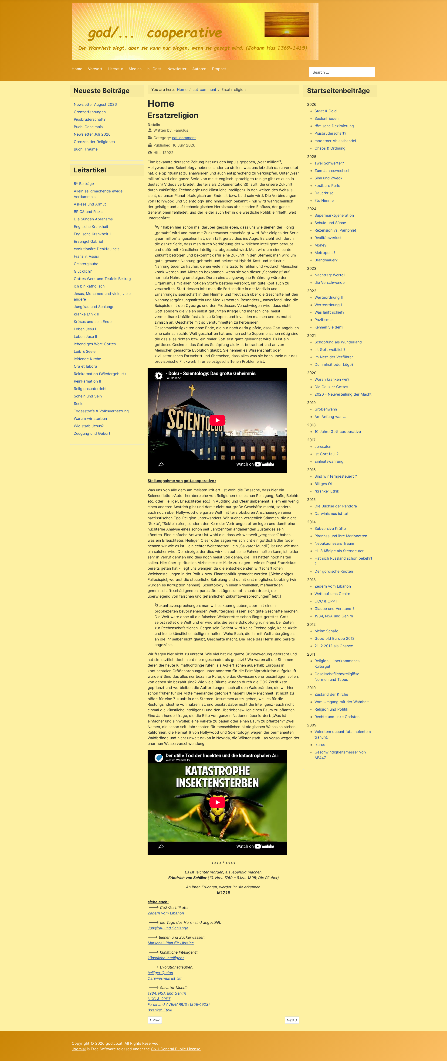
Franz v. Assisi (86, 256)
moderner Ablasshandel (335, 140)
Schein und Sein (88, 396)
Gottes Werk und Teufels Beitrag (102, 278)
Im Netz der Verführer (334, 357)
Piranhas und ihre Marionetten (341, 536)
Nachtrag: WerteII (330, 275)
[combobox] (342, 72)
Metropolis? (325, 252)
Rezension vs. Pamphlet (335, 230)
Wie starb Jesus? (89, 426)
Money (320, 245)
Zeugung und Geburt (92, 433)
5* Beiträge (84, 183)
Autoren (199, 68)
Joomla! (79, 1049)
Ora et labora (85, 366)
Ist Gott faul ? (327, 454)
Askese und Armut (90, 204)
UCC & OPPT (159, 998)
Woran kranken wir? (332, 379)
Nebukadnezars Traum (334, 543)
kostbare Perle (327, 185)
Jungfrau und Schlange (94, 306)
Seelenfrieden (327, 118)
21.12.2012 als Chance (334, 645)
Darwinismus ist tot (165, 978)
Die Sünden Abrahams (93, 219)
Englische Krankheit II (92, 234)
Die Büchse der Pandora (336, 506)
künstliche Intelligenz (166, 957)
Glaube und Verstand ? (334, 608)
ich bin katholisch (89, 286)
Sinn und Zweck (328, 178)
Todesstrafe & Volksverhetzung (101, 411)
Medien (135, 68)
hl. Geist (154, 68)
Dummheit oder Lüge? (334, 364)
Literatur (115, 68)
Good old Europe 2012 (335, 638)
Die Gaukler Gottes (331, 386)
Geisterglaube (86, 263)
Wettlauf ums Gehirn (332, 593)
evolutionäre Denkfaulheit (96, 248)
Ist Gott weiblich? (330, 349)
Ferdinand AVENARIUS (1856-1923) (179, 1004)
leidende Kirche (87, 358)
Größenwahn (326, 409)
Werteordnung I (328, 304)
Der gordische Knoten (334, 571)
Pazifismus (324, 319)
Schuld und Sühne (330, 222)
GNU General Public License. (176, 1049)
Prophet (219, 68)
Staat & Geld (326, 111)
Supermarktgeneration (334, 215)
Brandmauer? (326, 260)
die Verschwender (330, 282)
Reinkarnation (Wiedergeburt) (100, 373)
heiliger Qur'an (160, 972)
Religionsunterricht (90, 388)
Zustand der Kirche (331, 694)
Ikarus (320, 744)
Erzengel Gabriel (88, 241)
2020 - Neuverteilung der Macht (343, 394)
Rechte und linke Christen (337, 716)
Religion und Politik (331, 709)
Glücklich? (83, 271)
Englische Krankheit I (92, 226)
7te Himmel (325, 200)
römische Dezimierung (334, 125)
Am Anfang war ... (330, 416)
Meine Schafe (326, 631)
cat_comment (184, 137)
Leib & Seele (84, 351)
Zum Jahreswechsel (332, 170)
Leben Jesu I (85, 329)
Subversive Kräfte (330, 528)
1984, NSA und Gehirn (167, 993)
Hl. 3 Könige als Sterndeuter (339, 550)
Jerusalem (323, 446)
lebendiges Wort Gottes (95, 344)
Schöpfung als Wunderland (338, 342)
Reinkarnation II (87, 381)
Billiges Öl (323, 483)
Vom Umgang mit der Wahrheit (342, 701)
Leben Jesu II (85, 336)
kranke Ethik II (86, 314)
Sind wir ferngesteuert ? (336, 476)
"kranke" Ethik (160, 1010)
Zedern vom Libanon (166, 913)
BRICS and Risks (88, 211)
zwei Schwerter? (329, 163)
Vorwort (95, 68)
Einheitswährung (329, 461)
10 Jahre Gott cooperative (338, 431)
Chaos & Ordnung (330, 148)
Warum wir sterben (90, 418)
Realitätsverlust (328, 237)
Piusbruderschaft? (330, 133)
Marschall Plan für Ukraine (171, 943)
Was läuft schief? (329, 312)
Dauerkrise (324, 193)
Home (77, 68)
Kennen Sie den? (329, 327)
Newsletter (176, 68)
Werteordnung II (329, 297)
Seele (78, 403)
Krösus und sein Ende (93, 321)
